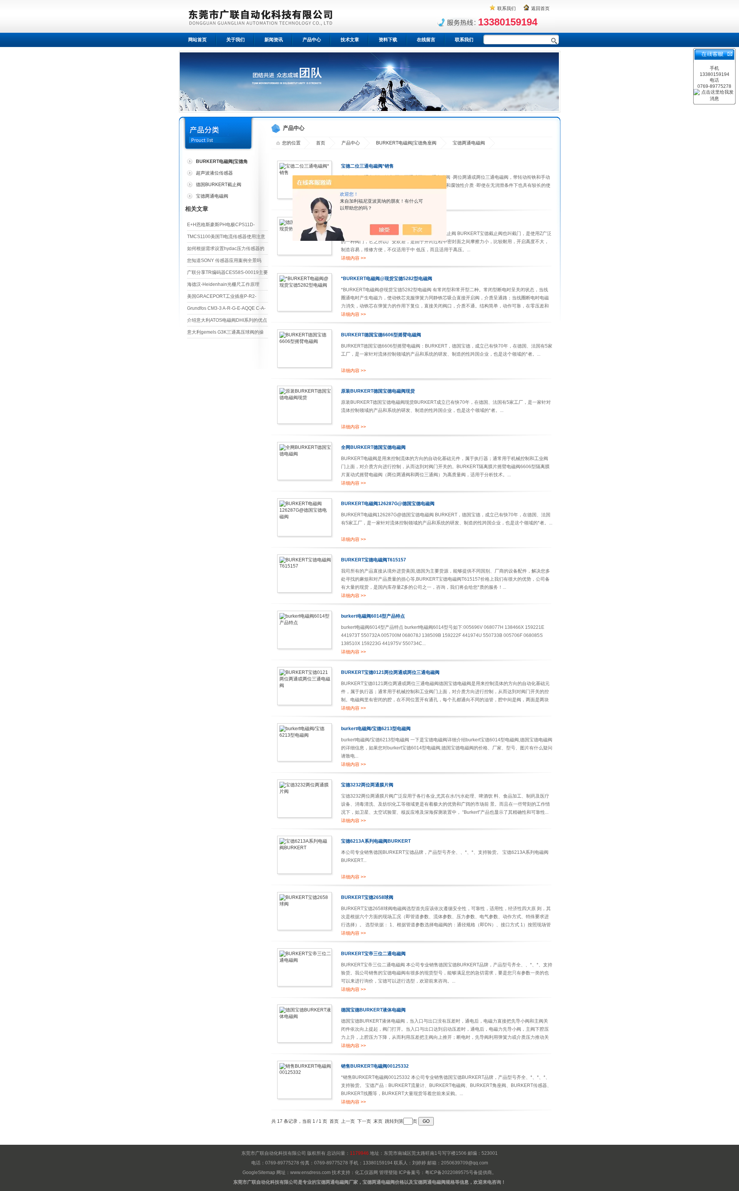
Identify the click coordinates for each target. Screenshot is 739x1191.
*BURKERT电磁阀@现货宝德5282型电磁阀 (386, 278)
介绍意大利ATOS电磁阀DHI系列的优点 (227, 320)
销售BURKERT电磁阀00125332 (375, 1066)
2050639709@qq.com (464, 1163)
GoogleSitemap (258, 1172)
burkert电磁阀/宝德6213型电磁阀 (376, 728)
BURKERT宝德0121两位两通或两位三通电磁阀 (390, 672)
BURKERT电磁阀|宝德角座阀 (406, 143)
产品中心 (312, 39)
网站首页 (197, 39)
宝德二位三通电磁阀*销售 (367, 166)
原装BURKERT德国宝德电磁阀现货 (378, 391)
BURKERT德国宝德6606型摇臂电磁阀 (381, 335)
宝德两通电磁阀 (212, 196)
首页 (320, 143)
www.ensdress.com (310, 1172)
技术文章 (350, 39)
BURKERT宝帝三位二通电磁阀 (373, 953)
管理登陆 (388, 1172)
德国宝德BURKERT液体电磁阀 (373, 1010)
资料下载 (388, 39)
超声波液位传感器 (214, 173)
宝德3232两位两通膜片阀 (367, 785)
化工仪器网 (366, 1172)
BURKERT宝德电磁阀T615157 (373, 560)
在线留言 (426, 39)
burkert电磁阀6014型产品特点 (373, 616)
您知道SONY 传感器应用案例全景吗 (224, 260)
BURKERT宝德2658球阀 (367, 897)
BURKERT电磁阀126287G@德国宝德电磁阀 (388, 503)
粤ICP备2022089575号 (449, 1172)
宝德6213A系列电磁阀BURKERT (376, 841)
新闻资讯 (273, 39)
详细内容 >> (353, 258)
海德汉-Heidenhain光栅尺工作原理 (223, 284)
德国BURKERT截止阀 (218, 184)
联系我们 (506, 8)
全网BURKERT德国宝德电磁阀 (373, 447)
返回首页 (540, 8)
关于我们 (235, 39)
